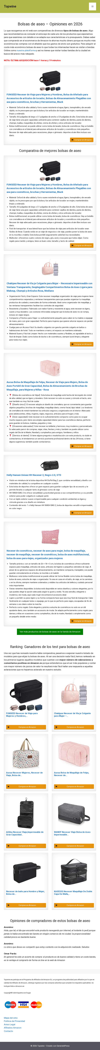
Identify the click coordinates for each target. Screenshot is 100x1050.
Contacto (8, 1031)
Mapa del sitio (11, 1018)
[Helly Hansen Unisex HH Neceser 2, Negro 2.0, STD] (50, 465)
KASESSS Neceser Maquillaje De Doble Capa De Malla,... (73, 892)
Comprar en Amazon (83, 140)
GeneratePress (63, 1046)
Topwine (10, 6)
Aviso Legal (9, 1024)
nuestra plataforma (26, 50)
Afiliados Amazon (12, 1027)
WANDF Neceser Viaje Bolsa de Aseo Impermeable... (72, 833)
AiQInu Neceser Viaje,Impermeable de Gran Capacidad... (24, 833)
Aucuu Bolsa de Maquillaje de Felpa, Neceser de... (71, 774)
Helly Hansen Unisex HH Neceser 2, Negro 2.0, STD (34, 475)
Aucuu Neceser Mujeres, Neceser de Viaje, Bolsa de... (24, 774)
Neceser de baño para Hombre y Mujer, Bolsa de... (25, 892)
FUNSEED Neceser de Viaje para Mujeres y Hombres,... (22, 714)
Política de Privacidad (14, 1021)
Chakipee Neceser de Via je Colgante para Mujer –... (72, 714)
